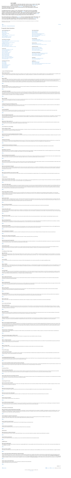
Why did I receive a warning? (5, 55)
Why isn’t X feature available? (35, 62)
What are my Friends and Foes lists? (36, 43)
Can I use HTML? (4, 62)
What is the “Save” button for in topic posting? (7, 57)
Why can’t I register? (4, 32)
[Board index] (6, 3)
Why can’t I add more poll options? (6, 52)
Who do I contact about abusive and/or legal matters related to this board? (41, 63)
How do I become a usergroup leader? (37, 34)
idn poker (35, 17)
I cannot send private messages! (36, 39)
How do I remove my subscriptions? (36, 55)
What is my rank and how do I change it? (7, 45)
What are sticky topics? (5, 66)
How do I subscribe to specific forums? (37, 54)
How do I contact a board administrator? (37, 64)
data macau (35, 5)
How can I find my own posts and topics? (37, 50)
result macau (20, 6)
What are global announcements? (6, 64)
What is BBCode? (4, 61)
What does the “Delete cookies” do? (6, 37)
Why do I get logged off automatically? (6, 36)
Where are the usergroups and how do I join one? (38, 33)
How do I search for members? (36, 49)
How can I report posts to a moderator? (7, 56)
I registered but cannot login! (5, 33)
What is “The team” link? (35, 36)
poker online (19, 16)
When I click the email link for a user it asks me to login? (9, 46)
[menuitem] (3, 24)
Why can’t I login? (4, 34)
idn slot (23, 11)
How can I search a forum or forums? (36, 47)
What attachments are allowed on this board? (37, 58)
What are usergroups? (35, 32)
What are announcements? (5, 65)
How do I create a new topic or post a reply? (7, 49)
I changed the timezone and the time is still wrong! (8, 42)
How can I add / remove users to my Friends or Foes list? (39, 44)
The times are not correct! (5, 41)
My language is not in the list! (5, 43)
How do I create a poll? (5, 51)
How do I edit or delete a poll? (5, 53)
